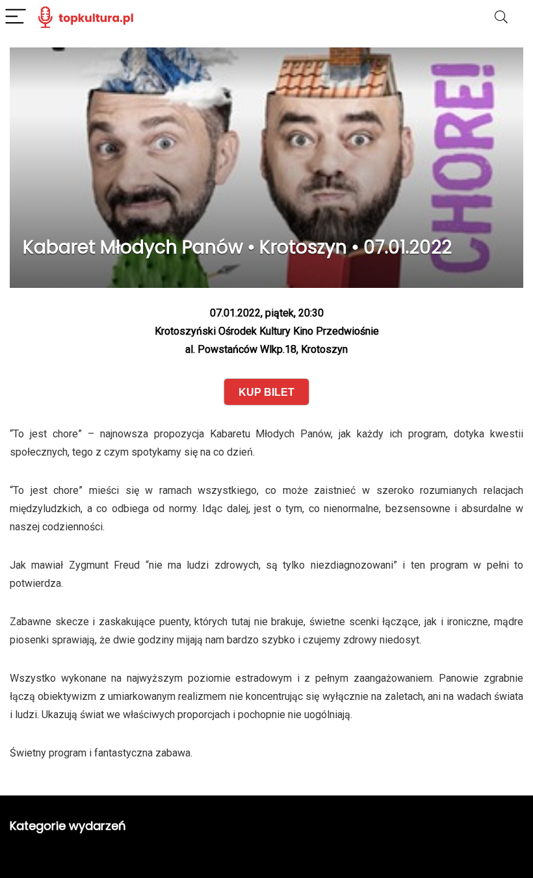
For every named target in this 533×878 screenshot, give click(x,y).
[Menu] (15, 17)
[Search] (501, 17)
